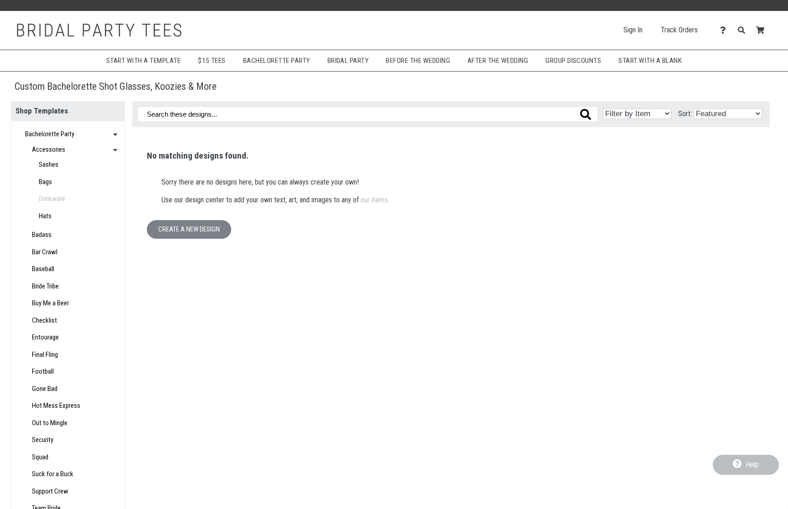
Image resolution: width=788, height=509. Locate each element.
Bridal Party (348, 61)
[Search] (744, 30)
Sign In (633, 30)
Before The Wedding (418, 61)
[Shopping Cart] (762, 30)
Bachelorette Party (276, 61)
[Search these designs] (585, 114)
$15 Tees (212, 61)
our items (374, 199)
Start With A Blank (650, 61)
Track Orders (679, 30)
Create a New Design (189, 229)
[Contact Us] (725, 30)
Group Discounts (573, 61)
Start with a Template (143, 61)
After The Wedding (497, 61)
